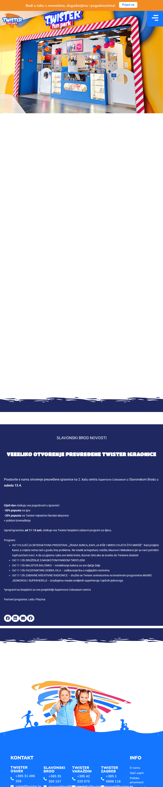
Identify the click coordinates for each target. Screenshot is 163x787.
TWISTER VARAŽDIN (82, 769)
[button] (8, 618)
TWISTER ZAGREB (109, 769)
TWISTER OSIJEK (19, 769)
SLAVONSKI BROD (54, 769)
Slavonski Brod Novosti (82, 437)
